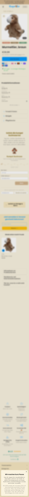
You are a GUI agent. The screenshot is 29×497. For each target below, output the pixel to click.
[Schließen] (26, 471)
